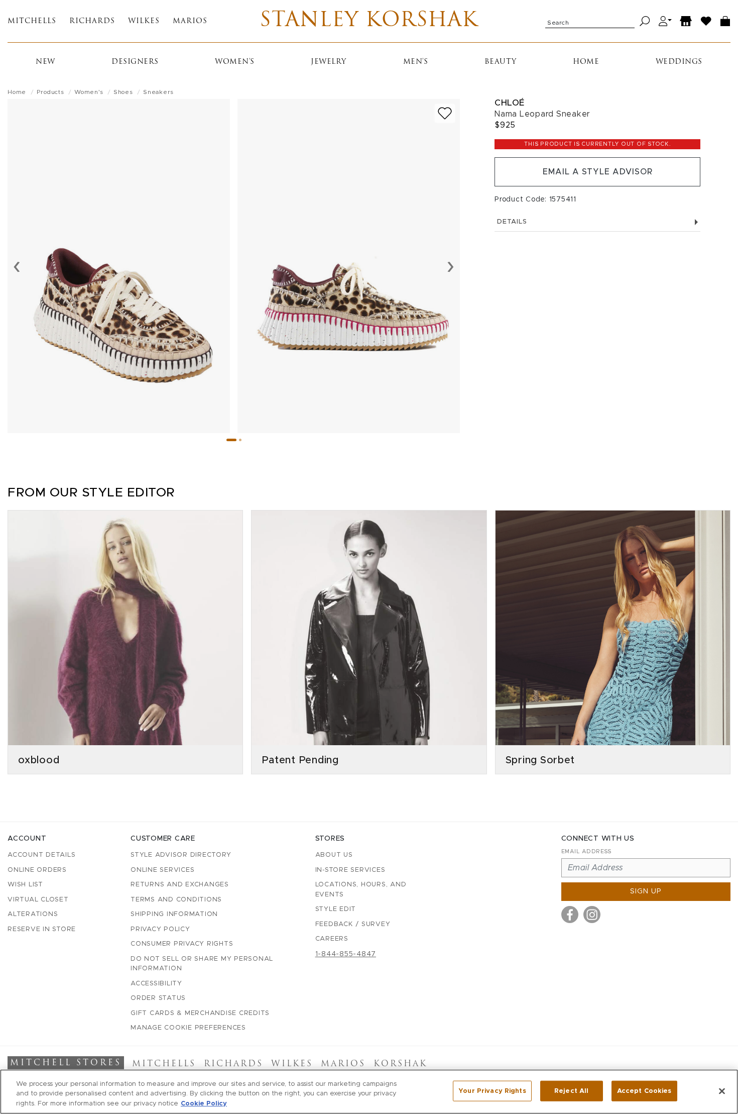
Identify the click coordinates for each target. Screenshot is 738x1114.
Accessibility (156, 983)
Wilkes (144, 21)
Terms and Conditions (176, 899)
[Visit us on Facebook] (569, 914)
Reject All (571, 1090)
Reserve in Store (42, 929)
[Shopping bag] (725, 21)
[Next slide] (450, 266)
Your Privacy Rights (492, 1090)
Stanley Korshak (369, 21)
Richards (92, 21)
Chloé (510, 102)
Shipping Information (174, 914)
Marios (190, 21)
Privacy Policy (160, 929)
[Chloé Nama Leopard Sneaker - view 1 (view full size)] (119, 266)
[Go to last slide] (17, 266)
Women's (235, 62)
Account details (41, 855)
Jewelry (328, 62)
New (45, 62)
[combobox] (590, 21)
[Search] (645, 21)
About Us (334, 855)
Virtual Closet (38, 899)
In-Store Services (350, 870)
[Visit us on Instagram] (591, 914)
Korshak (400, 1064)
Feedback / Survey (353, 924)
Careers (331, 939)
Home (586, 62)
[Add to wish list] (445, 113)
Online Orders (37, 870)
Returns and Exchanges (180, 884)
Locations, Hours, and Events (361, 889)
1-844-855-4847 (346, 954)
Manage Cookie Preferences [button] (188, 1028)
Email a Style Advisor (598, 172)
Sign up (646, 891)
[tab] (231, 440)
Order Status (158, 998)
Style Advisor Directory (181, 855)
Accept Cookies (644, 1090)
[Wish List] (706, 21)
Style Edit (335, 909)
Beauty (500, 62)
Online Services (162, 870)
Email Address (586, 851)
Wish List (25, 884)
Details (512, 222)
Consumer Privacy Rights (182, 944)
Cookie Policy (204, 1103)
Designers (135, 62)
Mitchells (32, 21)
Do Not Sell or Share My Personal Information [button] (202, 964)
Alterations (33, 914)
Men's (415, 62)
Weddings (679, 62)
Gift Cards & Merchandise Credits (200, 1013)
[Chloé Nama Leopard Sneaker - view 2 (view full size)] (348, 266)
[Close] (722, 1091)
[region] (369, 1091)
